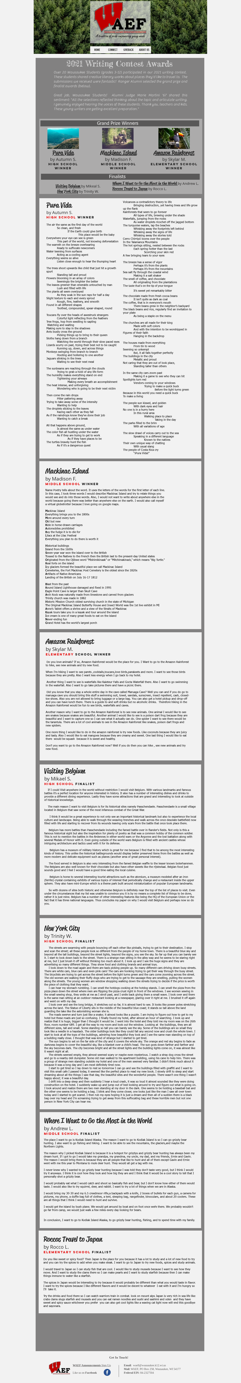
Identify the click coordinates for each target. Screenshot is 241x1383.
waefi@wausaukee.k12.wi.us (149, 1365)
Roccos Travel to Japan (129, 188)
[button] (92, 1365)
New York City (67, 191)
